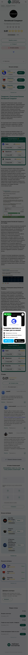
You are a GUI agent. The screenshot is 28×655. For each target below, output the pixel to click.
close (22, 314)
